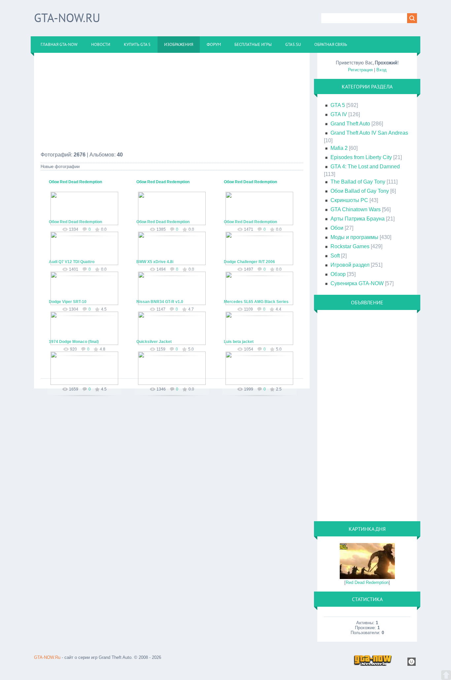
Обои (336, 228)
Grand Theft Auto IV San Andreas (369, 133)
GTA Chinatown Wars (355, 209)
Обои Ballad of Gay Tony (359, 191)
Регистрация (360, 69)
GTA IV (338, 114)
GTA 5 (337, 105)
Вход (381, 69)
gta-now (87, 219)
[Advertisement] (172, 105)
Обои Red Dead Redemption (75, 182)
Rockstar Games (349, 246)
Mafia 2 (339, 148)
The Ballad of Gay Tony (357, 182)
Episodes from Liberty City (361, 157)
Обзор (338, 274)
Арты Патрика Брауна (357, 218)
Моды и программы (354, 237)
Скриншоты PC (349, 200)
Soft (335, 255)
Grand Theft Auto (350, 123)
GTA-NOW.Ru (67, 17)
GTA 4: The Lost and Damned (365, 166)
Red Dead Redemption (367, 582)
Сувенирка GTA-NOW (357, 283)
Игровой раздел (349, 265)
